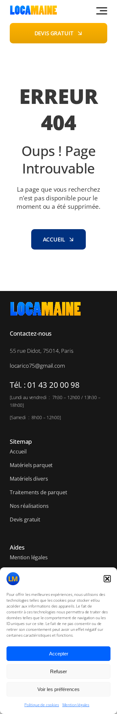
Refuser (58, 671)
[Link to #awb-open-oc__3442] (101, 10)
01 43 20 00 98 (53, 384)
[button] (107, 578)
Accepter (58, 653)
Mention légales (75, 705)
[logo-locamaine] (33, 8)
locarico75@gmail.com (37, 365)
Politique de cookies (41, 705)
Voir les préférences (58, 689)
